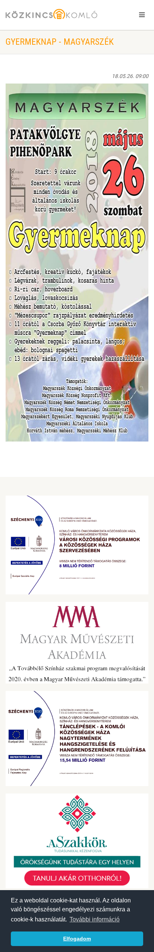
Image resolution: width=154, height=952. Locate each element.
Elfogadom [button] (77, 939)
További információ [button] (95, 919)
